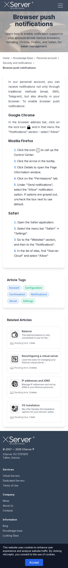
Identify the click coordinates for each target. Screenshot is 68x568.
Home (6, 58)
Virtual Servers (11, 475)
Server (13, 300)
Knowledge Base (23, 58)
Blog (5, 525)
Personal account (47, 58)
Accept (34, 562)
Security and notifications (17, 62)
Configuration (33, 287)
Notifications (39, 294)
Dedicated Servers (14, 480)
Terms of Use (10, 485)
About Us (8, 505)
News (6, 500)
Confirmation (17, 294)
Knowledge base (12, 530)
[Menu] (60, 5)
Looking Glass (11, 535)
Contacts (8, 510)
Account (14, 287)
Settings (28, 300)
